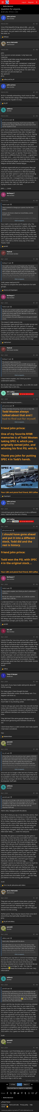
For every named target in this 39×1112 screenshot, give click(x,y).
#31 (37, 526)
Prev (13, 1084)
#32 (37, 584)
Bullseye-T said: (6, 263)
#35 (37, 749)
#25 (37, 200)
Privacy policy (24, 1105)
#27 (37, 303)
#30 (37, 509)
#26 (37, 259)
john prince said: (7, 120)
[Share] (33, 24)
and (9, 79)
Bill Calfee (5, 12)
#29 (37, 399)
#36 (37, 793)
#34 (37, 681)
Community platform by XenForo (17, 1110)
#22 (37, 49)
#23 (37, 92)
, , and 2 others (14, 885)
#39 (37, 985)
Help (31, 1105)
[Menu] (2, 2)
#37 (37, 898)
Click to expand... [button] (20, 220)
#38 (37, 934)
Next (25, 1084)
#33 (37, 637)
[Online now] (5, 745)
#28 (37, 355)
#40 (37, 1048)
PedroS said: (6, 204)
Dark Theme (6, 1102)
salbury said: (6, 938)
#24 (37, 116)
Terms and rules (14, 1105)
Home (3, 1107)
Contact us (4, 1105)
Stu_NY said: (6, 753)
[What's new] (37, 2)
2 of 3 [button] (19, 1084)
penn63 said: (6, 797)
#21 (37, 24)
